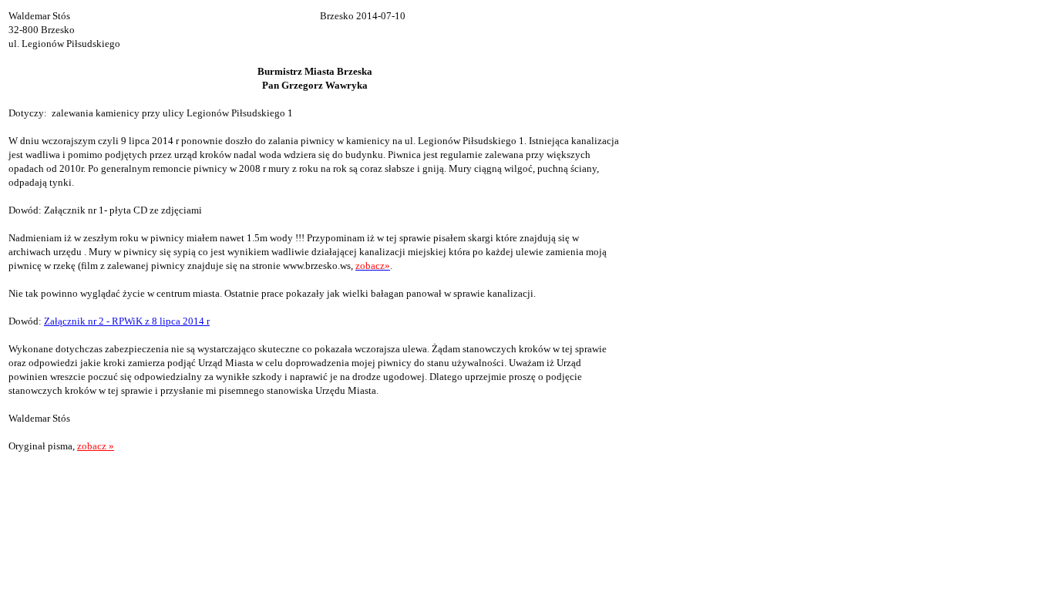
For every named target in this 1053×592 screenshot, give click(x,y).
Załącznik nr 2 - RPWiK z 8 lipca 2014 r (127, 321)
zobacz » (95, 446)
